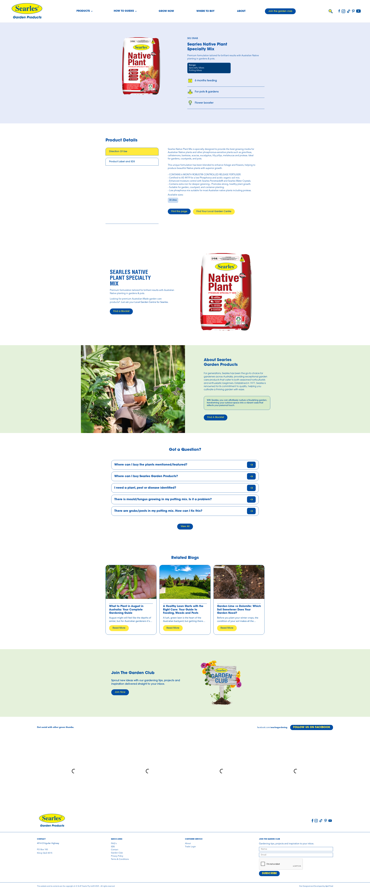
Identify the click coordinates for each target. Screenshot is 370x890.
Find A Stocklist (215, 417)
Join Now (120, 692)
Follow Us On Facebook (311, 727)
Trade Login (190, 847)
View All (185, 526)
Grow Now (166, 11)
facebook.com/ (264, 727)
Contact (114, 850)
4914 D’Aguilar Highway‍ (48, 843)
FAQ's (114, 843)
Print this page (179, 211)
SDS (113, 847)
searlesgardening (279, 727)
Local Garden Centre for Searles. (151, 302)
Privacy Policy (117, 856)
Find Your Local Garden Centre (213, 211)
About (241, 11)
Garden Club (117, 853)
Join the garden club (280, 11)
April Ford (329, 886)
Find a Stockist (121, 311)
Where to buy (205, 11)
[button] (84, 11)
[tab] (132, 151)
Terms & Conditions (120, 859)
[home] (26, 11)
